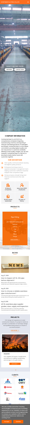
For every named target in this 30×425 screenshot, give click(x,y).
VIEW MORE (14, 240)
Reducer (15, 224)
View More (9, 69)
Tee (15, 229)
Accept (6, 422)
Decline (18, 422)
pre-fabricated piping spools (15, 222)
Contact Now (20, 69)
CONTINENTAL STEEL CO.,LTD (10, 2)
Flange (15, 236)
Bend (15, 227)
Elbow (15, 234)
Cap (15, 231)
